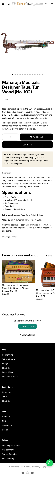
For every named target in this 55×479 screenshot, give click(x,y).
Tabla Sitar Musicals (22, 467)
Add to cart (38, 137)
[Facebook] (22, 472)
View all (49, 255)
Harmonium (7, 392)
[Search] (9, 4)
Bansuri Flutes (8, 372)
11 (37, 74)
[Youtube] (32, 472)
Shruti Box (6, 368)
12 (40, 74)
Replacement (8, 450)
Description (6, 173)
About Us (6, 416)
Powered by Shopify (38, 467)
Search (5, 430)
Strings (5, 363)
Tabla (4, 396)
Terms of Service (9, 454)
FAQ (4, 421)
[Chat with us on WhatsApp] (49, 462)
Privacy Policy (8, 458)
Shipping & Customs (11, 445)
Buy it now (27, 145)
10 (35, 74)
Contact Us (7, 425)
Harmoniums (7, 355)
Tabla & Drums (8, 359)
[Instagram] (27, 472)
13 (42, 74)
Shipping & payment (9, 237)
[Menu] (3, 4)
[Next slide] (50, 281)
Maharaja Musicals (10, 376)
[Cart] (52, 4)
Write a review (27, 326)
